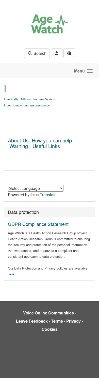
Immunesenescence (36, 105)
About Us (18, 140)
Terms (57, 321)
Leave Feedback (32, 321)
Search (39, 53)
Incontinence (13, 105)
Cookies (50, 329)
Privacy (73, 321)
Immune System (44, 99)
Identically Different (18, 99)
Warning (18, 146)
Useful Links (46, 146)
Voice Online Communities (48, 313)
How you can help (52, 140)
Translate (48, 195)
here (11, 274)
